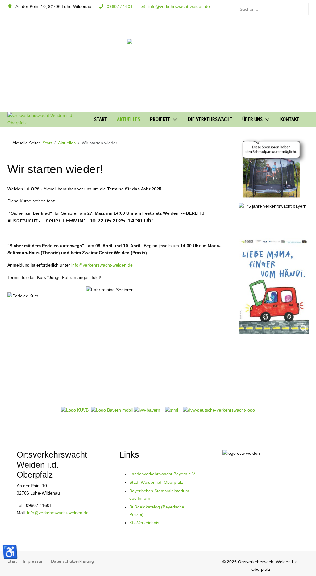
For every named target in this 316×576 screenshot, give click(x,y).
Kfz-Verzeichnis (144, 522)
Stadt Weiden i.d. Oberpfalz (156, 482)
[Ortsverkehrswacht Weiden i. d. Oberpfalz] (46, 119)
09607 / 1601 (120, 6)
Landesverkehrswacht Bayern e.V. (162, 473)
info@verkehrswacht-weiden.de (179, 6)
